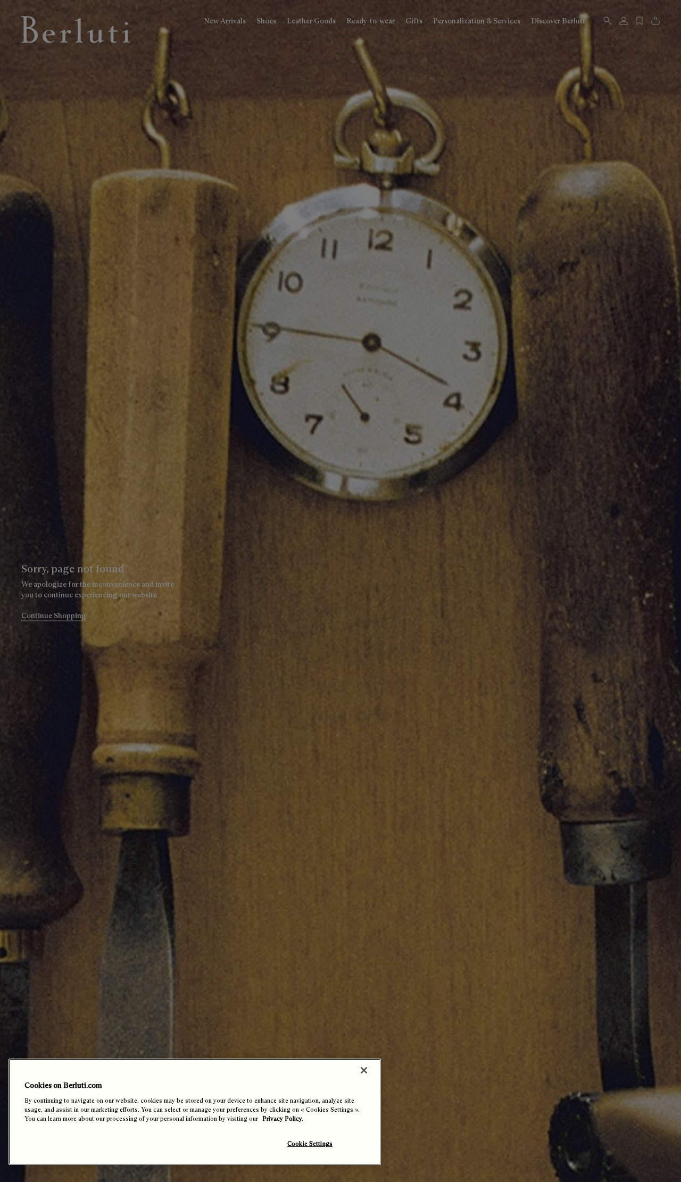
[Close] (364, 1070)
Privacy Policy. (282, 1118)
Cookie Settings (310, 1143)
